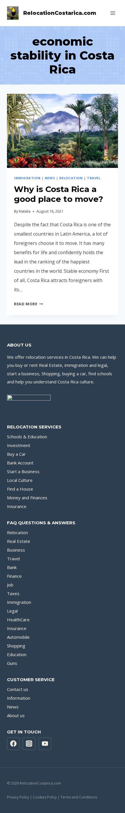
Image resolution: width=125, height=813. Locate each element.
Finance (14, 576)
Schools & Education (27, 436)
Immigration (27, 178)
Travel (93, 178)
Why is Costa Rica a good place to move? (58, 194)
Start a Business (23, 471)
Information (18, 698)
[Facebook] (13, 743)
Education (16, 654)
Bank (12, 567)
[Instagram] (29, 743)
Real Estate (18, 541)
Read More (28, 303)
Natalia (25, 211)
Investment (18, 445)
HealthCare (18, 619)
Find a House (20, 489)
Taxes (13, 593)
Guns (12, 663)
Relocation (71, 178)
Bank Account (20, 463)
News (50, 178)
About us (16, 715)
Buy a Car (16, 454)
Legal (12, 611)
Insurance (16, 506)
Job (10, 585)
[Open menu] (112, 12)
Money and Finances (27, 497)
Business (16, 550)
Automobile (18, 637)
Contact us (17, 689)
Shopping (16, 646)
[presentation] (62, 131)
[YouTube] (45, 743)
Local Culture (20, 480)
